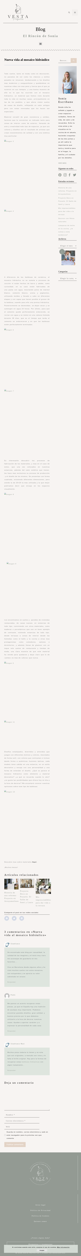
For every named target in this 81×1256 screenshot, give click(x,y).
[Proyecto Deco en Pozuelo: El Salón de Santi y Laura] (27, 886)
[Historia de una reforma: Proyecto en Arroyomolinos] (11, 888)
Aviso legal (40, 1205)
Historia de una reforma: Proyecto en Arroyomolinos (67, 191)
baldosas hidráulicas (31, 1062)
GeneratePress (59, 1253)
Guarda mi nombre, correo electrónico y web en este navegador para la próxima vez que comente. (27, 1135)
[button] (40, 43)
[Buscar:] (64, 60)
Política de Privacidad (40, 1210)
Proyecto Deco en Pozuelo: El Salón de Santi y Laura (26, 896)
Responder (11, 982)
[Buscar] (74, 60)
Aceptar (42, 1250)
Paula (13, 995)
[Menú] (75, 12)
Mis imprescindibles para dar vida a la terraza (66, 211)
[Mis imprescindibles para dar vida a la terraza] (43, 892)
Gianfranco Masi (18, 1044)
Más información (63, 1247)
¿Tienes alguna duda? (40, 1238)
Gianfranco (15, 944)
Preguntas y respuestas (41, 1244)
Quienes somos (40, 1221)
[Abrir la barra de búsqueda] (69, 12)
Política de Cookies (40, 1216)
